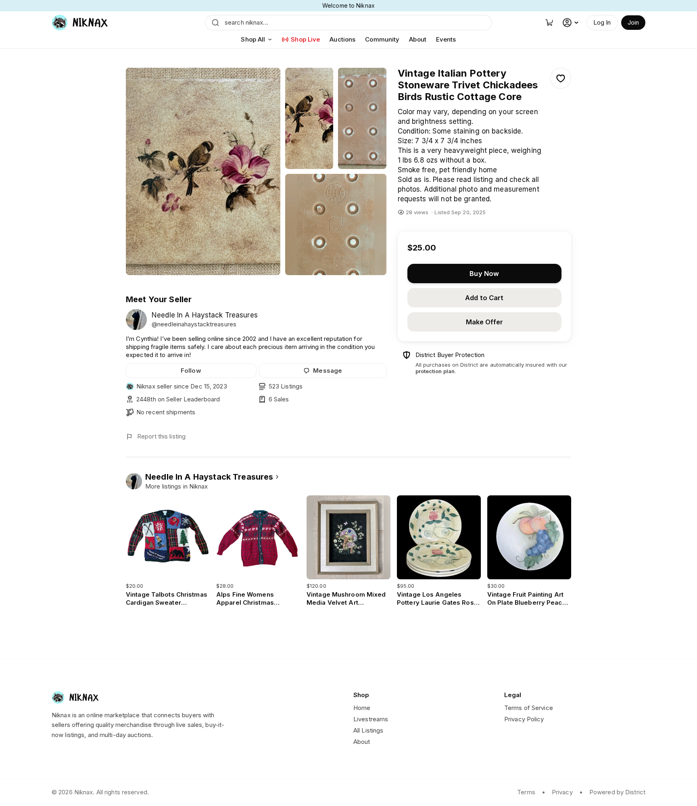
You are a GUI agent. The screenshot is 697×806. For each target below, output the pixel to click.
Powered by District (617, 792)
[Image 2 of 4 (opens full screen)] (309, 118)
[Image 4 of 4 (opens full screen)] (335, 224)
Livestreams (370, 719)
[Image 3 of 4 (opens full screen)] (362, 118)
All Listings (368, 730)
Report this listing (161, 436)
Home (361, 708)
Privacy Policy (524, 719)
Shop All (253, 39)
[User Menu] (571, 22)
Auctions (342, 39)
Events (446, 39)
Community (382, 39)
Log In (602, 22)
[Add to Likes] (560, 78)
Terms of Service (528, 708)
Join (633, 22)
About (417, 39)
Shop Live (305, 39)
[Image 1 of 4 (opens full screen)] (203, 171)
